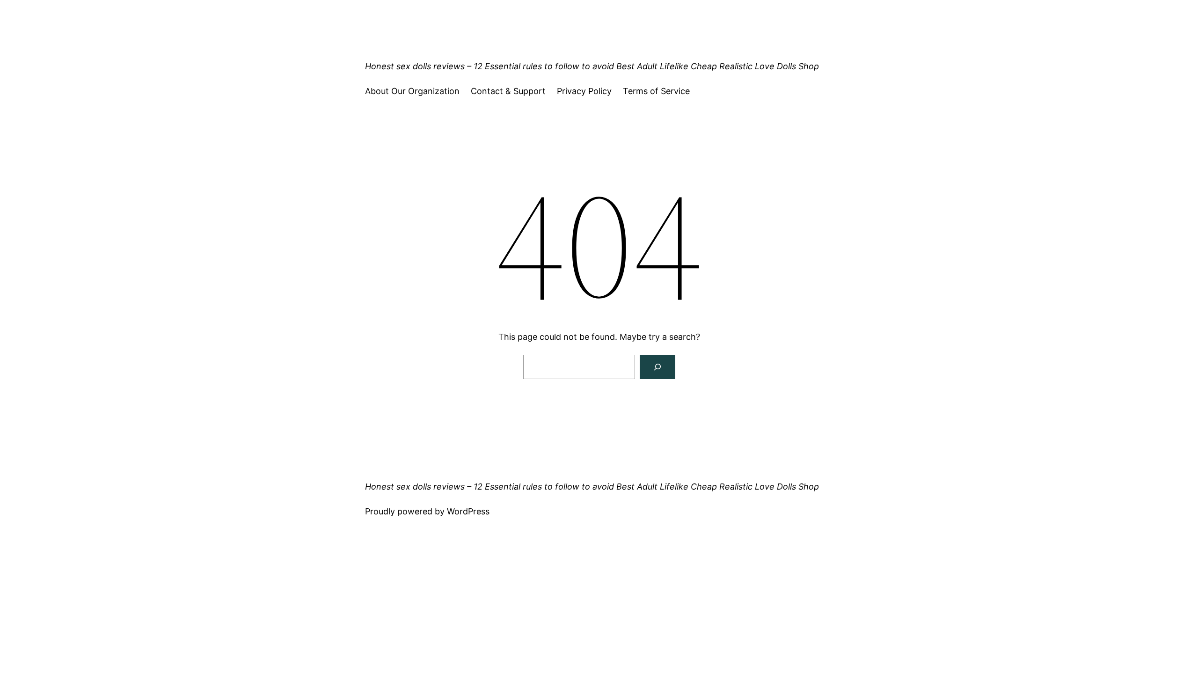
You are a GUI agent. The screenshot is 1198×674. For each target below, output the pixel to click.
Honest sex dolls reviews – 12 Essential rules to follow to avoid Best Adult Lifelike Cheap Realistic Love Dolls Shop (592, 66)
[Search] (657, 367)
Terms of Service (656, 91)
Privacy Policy (584, 91)
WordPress (468, 511)
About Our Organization (412, 91)
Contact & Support (508, 91)
